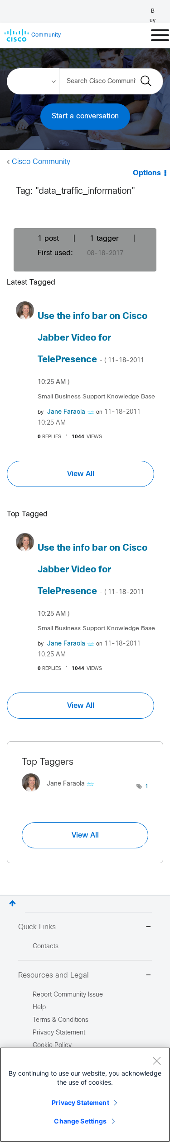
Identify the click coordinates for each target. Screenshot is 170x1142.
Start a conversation (85, 116)
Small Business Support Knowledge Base (96, 397)
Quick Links (37, 927)
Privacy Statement (80, 1102)
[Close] (156, 1060)
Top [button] (12, 903)
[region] (85, 1094)
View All (80, 474)
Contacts (45, 947)
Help (39, 1008)
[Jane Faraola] (61, 793)
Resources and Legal (53, 975)
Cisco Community (41, 162)
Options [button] (147, 173)
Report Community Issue (68, 995)
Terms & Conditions (60, 1020)
